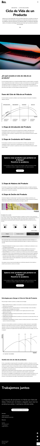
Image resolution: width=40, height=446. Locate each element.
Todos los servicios (5, 415)
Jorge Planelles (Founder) (24, 7)
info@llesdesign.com (5, 426)
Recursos (4, 420)
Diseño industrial (14, 7)
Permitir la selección (20, 233)
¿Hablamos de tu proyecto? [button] (20, 409)
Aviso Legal (3, 443)
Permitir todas (32, 233)
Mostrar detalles (34, 230)
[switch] (15, 227)
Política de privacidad (5, 441)
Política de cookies (5, 442)
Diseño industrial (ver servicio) (7, 417)
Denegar (7, 233)
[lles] (4, 2)
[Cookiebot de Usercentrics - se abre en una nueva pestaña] (34, 211)
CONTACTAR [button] (20, 170)
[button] (38, 2)
